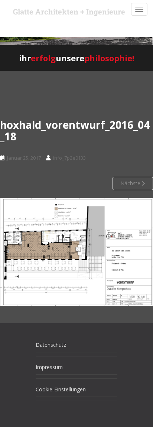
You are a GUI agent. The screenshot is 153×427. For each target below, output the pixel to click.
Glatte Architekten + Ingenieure (69, 11)
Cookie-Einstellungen (61, 389)
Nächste (131, 183)
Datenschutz (51, 344)
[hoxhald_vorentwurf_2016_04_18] (76, 252)
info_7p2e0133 (69, 157)
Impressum (49, 367)
